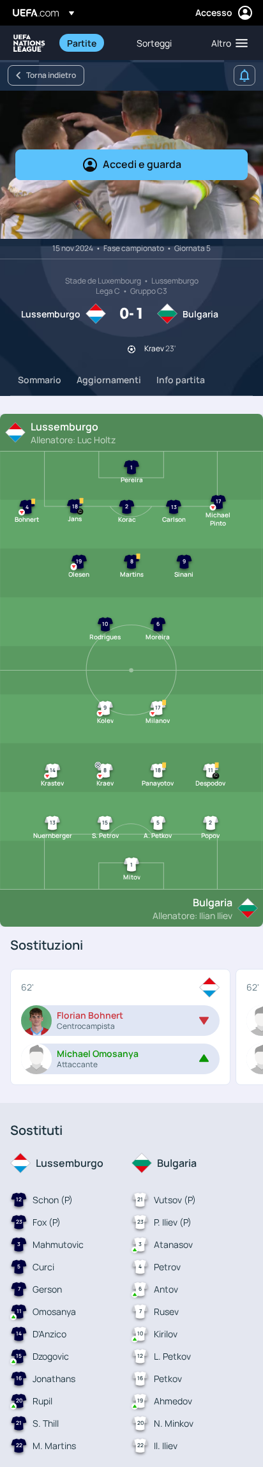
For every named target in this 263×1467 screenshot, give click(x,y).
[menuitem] (91, 42)
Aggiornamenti (109, 379)
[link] (82, 42)
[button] (226, 42)
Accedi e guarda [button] (142, 164)
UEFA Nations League (29, 43)
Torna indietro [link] (51, 75)
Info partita (180, 379)
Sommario (39, 379)
